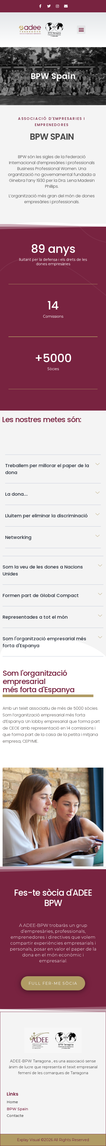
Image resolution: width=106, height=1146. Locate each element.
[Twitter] (48, 6)
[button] (81, 29)
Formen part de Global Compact (41, 595)
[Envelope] (65, 6)
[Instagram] (57, 6)
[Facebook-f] (40, 6)
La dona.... (16, 494)
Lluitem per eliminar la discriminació (46, 515)
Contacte (15, 1115)
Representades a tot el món (35, 617)
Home (12, 1102)
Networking (18, 537)
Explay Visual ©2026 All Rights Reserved (53, 1140)
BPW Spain (17, 1109)
